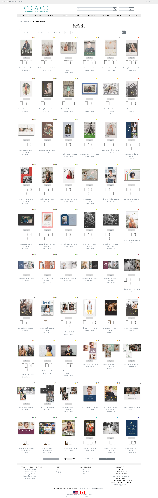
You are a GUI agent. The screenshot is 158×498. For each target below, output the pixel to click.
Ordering (58, 474)
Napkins (120, 15)
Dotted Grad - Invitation (68, 109)
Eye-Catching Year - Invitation (132, 240)
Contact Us (85, 470)
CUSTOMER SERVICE (16, 2)
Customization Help (31, 470)
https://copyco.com (120, 485)
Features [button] (67, 32)
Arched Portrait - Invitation (68, 154)
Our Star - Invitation (89, 448)
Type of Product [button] (41, 32)
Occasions (78, 15)
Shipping (58, 472)
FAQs (58, 470)
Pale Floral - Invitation (68, 332)
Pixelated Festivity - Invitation (89, 154)
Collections (24, 15)
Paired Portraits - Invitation (132, 407)
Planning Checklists (31, 474)
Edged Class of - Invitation (89, 407)
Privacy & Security (91, 488)
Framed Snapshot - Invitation (89, 109)
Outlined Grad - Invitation (89, 68)
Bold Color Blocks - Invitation (111, 199)
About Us (86, 472)
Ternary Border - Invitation (47, 109)
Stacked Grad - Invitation (47, 371)
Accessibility (100, 488)
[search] (115, 9)
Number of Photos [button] (58, 32)
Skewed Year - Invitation (131, 328)
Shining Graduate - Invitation (132, 68)
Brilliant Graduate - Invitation (47, 68)
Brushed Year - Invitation (26, 279)
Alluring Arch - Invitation (89, 328)
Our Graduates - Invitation (26, 375)
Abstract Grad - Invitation (26, 68)
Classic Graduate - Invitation (68, 199)
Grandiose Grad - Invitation (110, 68)
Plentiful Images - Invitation (89, 364)
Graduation (52, 15)
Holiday (65, 15)
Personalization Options (30, 476)
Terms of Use (82, 488)
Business (91, 15)
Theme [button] (49, 32)
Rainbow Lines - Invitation (132, 199)
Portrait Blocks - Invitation (26, 407)
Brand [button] (73, 32)
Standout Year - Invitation (47, 150)
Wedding (38, 15)
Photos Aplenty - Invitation (132, 289)
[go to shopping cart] (131, 9)
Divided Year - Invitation (89, 279)
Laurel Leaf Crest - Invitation (132, 109)
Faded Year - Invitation (47, 199)
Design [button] (34, 32)
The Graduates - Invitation (26, 328)
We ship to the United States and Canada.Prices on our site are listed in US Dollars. (79, 496)
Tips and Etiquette (30, 472)
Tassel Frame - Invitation (26, 109)
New (123, 32)
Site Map (86, 474)
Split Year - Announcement (68, 448)
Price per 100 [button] (22, 32)
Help (153, 2)
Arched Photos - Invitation (68, 279)
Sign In (148, 2)
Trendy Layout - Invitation (47, 407)
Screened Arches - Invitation (68, 244)
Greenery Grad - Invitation (132, 364)
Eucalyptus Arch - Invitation (110, 150)
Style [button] (28, 32)
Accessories (133, 15)
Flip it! (26, 58)
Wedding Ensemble (31, 478)
